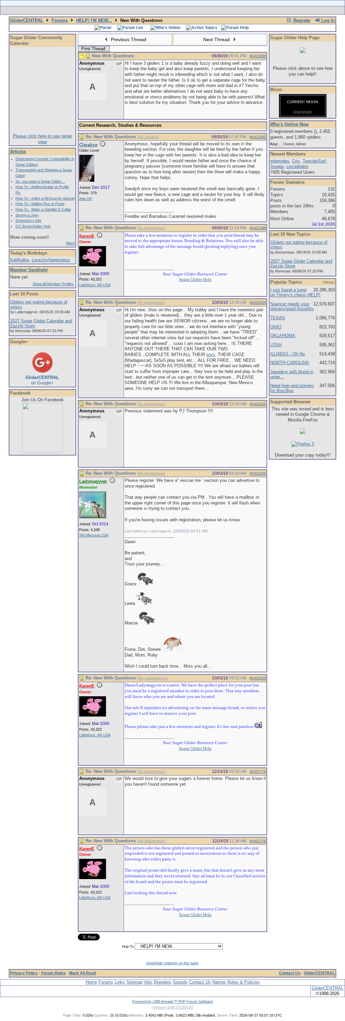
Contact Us (290, 973)
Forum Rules (53, 973)
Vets (148, 982)
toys (211, 354)
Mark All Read (82, 973)
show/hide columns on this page (172, 963)
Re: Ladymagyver (152, 678)
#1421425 (258, 404)
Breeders (162, 982)
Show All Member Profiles (53, 284)
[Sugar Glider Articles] (155, 10)
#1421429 (258, 678)
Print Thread (93, 48)
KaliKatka (19, 259)
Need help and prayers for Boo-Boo (292, 388)
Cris (296, 161)
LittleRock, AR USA (95, 285)
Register (301, 20)
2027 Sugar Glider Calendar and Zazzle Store (41, 323)
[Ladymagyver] (92, 517)
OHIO (275, 326)
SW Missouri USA (93, 535)
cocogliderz (297, 166)
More (70, 243)
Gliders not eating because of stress (38, 304)
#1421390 (258, 56)
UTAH (276, 344)
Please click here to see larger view (42, 139)
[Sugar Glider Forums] (125, 10)
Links (120, 982)
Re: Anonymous (151, 228)
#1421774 (258, 771)
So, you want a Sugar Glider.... (40, 181)
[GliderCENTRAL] (42, 451)
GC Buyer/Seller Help (33, 226)
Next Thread (217, 39)
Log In (327, 20)
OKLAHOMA (282, 335)
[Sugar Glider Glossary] (186, 10)
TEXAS (277, 317)
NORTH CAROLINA (289, 362)
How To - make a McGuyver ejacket (45, 198)
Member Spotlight (29, 269)
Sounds (180, 982)
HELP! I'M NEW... (94, 20)
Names (219, 982)
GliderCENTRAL (26, 20)
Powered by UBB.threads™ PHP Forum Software (172, 1001)
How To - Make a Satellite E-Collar (43, 209)
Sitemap (134, 982)
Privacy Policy (24, 973)
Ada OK (85, 199)
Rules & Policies (243, 982)
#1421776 (258, 841)
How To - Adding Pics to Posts (40, 204)
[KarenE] (92, 265)
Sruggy (277, 166)
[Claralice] (86, 180)
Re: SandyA (148, 137)
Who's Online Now (289, 124)
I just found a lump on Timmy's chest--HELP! (295, 292)
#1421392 (258, 137)
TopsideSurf (314, 161)
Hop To (128, 946)
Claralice (88, 144)
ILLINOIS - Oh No (287, 353)
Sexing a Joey (27, 215)
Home (91, 982)
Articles (18, 151)
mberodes (279, 161)
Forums (60, 20)
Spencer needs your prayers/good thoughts (292, 306)
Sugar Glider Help (195, 279)
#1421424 (258, 302)
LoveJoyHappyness (51, 259)
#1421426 (258, 473)
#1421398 (258, 228)
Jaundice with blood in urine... (291, 374)
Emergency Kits (28, 220)
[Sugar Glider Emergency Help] (247, 10)
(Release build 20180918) (172, 1007)
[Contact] (217, 10)
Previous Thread (127, 39)
